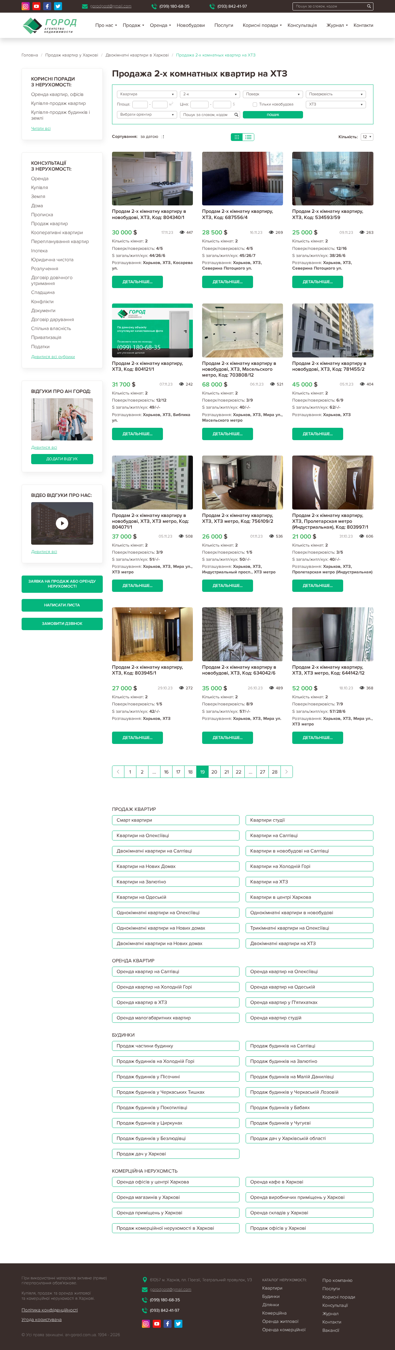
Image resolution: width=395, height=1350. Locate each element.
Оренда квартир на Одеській (282, 987)
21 (226, 772)
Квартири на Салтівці (274, 835)
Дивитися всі (44, 447)
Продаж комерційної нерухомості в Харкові (165, 1228)
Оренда (39, 178)
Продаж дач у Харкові (141, 1154)
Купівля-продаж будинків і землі (60, 115)
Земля (38, 196)
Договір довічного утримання (52, 281)
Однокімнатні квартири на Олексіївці (158, 913)
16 (166, 772)
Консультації (335, 1305)
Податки (40, 347)
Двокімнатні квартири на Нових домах (159, 943)
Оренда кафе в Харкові (276, 1182)
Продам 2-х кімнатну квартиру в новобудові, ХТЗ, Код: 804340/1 (149, 214)
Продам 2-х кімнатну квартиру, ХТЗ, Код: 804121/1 (147, 366)
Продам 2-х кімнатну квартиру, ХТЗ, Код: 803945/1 (147, 670)
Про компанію (337, 1280)
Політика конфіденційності (50, 1310)
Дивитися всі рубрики (53, 356)
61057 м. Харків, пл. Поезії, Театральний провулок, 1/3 (201, 1279)
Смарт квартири (134, 820)
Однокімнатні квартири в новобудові (291, 913)
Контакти (363, 25)
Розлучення (44, 269)
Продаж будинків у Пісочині (148, 1077)
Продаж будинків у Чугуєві (280, 1123)
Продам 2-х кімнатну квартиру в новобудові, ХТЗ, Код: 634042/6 (239, 670)
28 (274, 772)
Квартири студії (267, 820)
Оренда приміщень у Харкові (149, 1213)
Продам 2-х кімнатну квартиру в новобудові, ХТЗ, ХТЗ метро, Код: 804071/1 (150, 521)
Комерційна (274, 1313)
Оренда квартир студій (275, 1018)
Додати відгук (62, 458)
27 (262, 772)
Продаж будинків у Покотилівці (152, 1107)
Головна (30, 55)
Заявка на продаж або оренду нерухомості (62, 584)
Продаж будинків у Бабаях (280, 1107)
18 (190, 772)
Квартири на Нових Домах (146, 866)
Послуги (223, 25)
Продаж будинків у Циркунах (149, 1123)
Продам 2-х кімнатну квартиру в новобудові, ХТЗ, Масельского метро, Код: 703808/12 (239, 369)
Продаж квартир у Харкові (71, 55)
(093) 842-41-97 (232, 6)
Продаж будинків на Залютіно (283, 1061)
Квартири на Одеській (141, 897)
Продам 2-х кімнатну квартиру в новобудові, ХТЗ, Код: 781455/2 (329, 366)
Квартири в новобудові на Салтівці (289, 851)
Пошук (273, 115)
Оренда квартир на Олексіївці (284, 971)
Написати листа (62, 605)
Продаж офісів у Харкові (278, 1228)
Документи (43, 311)
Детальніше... (137, 281)
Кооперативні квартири (57, 232)
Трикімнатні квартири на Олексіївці (289, 928)
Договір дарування (52, 319)
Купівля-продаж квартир (58, 103)
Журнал (335, 25)
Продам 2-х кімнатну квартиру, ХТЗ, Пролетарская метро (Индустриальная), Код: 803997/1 (330, 521)
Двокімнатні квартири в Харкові (137, 55)
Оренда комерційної (284, 1329)
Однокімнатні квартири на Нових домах (161, 928)
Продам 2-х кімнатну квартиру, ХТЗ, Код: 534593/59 (327, 214)
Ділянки (270, 1304)
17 (178, 772)
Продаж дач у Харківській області (288, 1138)
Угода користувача (42, 1319)
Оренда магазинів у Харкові (148, 1197)
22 (238, 772)
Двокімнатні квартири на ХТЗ (283, 943)
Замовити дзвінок (62, 623)
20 (214, 772)
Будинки (271, 1296)
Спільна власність (51, 328)
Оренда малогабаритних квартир (154, 1018)
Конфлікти (42, 302)
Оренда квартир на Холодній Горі (154, 987)
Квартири (272, 1288)
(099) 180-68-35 (174, 6)
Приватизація (46, 337)
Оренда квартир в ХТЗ (142, 1002)
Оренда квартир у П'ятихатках (284, 1002)
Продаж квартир (49, 224)
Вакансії (330, 1330)
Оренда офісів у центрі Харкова (153, 1182)
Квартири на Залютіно (141, 882)
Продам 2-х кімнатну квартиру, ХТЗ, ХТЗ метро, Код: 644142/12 (328, 670)
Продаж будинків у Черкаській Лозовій (294, 1092)
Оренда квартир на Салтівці (148, 971)
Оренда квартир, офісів (57, 94)
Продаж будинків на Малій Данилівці (292, 1077)
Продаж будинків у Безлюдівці (151, 1138)
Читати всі (41, 128)
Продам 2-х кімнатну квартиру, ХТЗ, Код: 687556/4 (237, 214)
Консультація (302, 25)
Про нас (104, 25)
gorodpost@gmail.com (110, 6)
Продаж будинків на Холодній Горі (155, 1061)
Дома (37, 206)
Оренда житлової (280, 1321)
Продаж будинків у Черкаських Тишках (161, 1092)
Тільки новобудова (276, 104)
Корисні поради (260, 25)
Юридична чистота (52, 260)
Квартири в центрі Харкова (280, 897)
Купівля (39, 187)
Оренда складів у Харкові (279, 1213)
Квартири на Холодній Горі (280, 866)
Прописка (42, 215)
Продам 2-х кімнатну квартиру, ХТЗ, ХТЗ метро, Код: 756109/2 (237, 518)
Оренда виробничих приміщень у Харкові (297, 1197)
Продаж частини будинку (145, 1046)
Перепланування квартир (60, 241)
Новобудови (191, 25)
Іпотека (39, 251)
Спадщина (43, 292)
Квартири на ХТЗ (269, 882)
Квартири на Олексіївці (143, 835)
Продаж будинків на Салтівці (282, 1046)
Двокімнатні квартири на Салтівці (154, 851)
